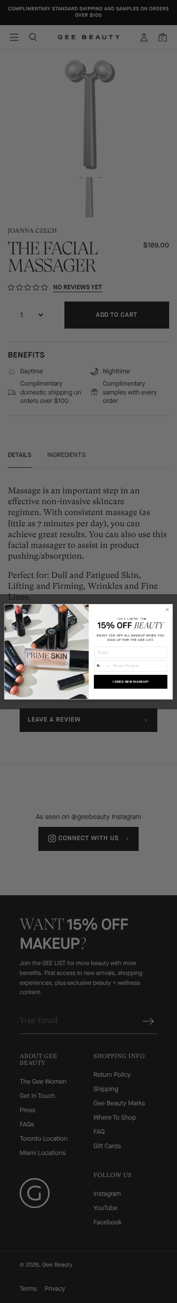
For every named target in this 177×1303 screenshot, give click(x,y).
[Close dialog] (167, 609)
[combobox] (102, 665)
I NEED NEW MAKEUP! (131, 681)
